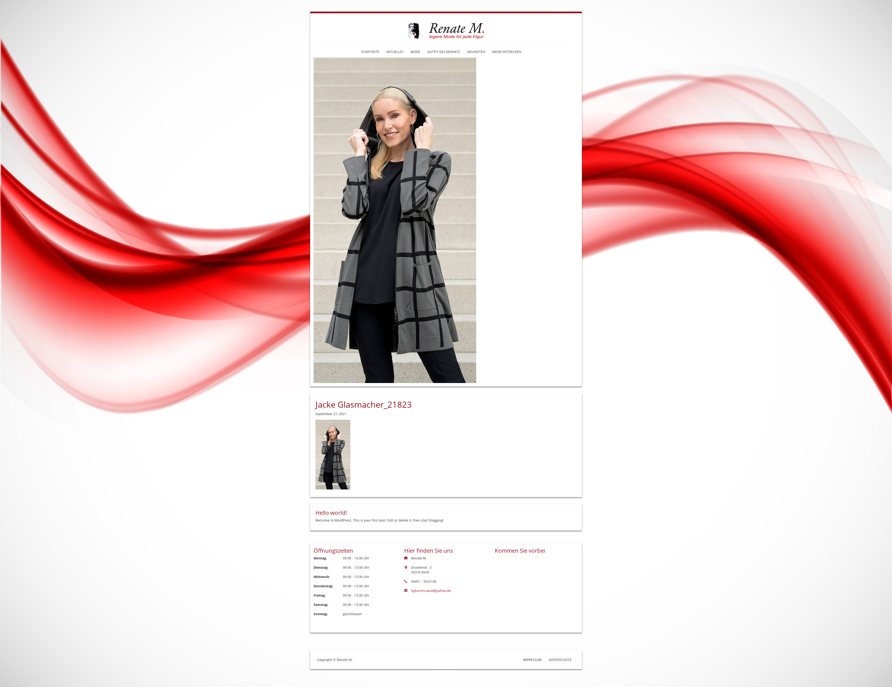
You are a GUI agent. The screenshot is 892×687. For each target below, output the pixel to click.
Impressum (532, 659)
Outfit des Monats (443, 52)
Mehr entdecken (506, 52)
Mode (415, 52)
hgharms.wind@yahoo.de (431, 590)
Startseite (370, 52)
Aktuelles (394, 52)
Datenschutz (560, 659)
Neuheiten (476, 52)
